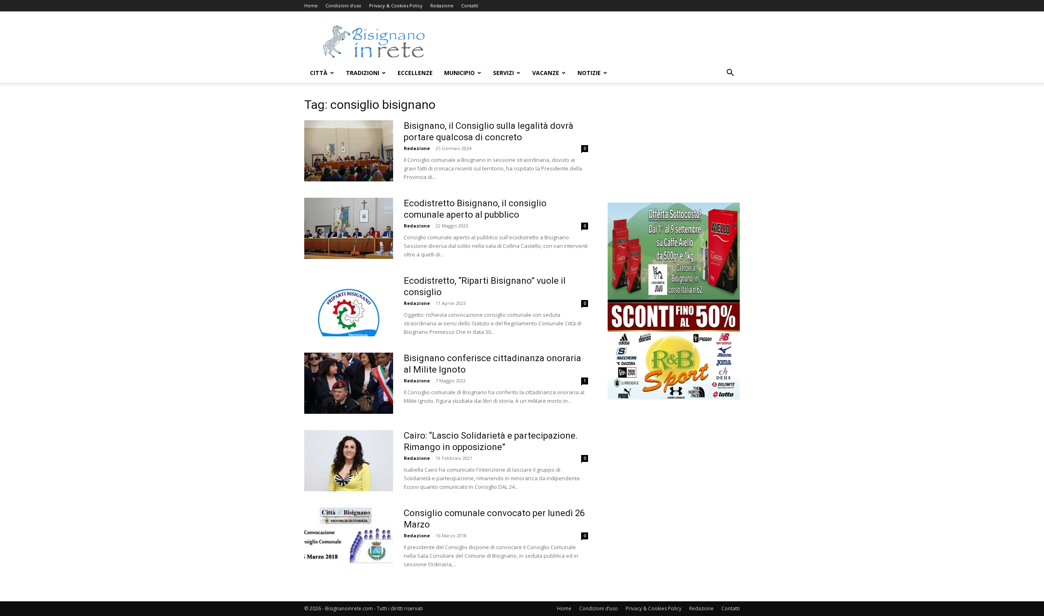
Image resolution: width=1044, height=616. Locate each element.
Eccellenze (415, 73)
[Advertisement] (591, 41)
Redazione (441, 5)
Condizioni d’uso (343, 5)
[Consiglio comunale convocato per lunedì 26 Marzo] (348, 538)
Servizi (503, 73)
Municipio (459, 73)
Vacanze (545, 73)
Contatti (469, 5)
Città (318, 73)
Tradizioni (362, 73)
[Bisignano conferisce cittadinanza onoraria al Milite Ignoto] (348, 383)
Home (311, 5)
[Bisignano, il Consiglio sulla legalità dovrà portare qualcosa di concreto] (348, 150)
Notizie (589, 73)
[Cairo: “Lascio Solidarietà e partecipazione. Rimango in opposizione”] (348, 460)
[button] (730, 73)
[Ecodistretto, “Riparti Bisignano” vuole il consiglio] (348, 305)
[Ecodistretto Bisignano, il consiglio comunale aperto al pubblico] (348, 228)
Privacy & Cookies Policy (395, 5)
